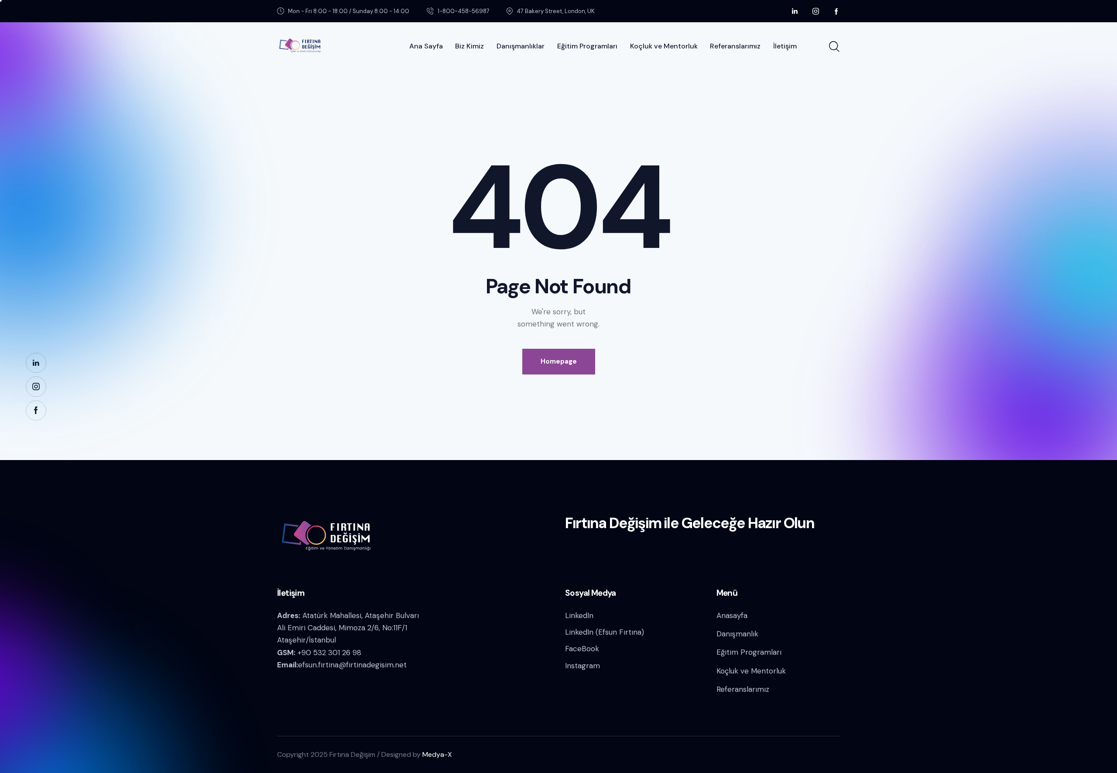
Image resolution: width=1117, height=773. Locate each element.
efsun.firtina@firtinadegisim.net (352, 665)
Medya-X (437, 754)
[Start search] (834, 47)
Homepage (559, 361)
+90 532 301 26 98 (329, 652)
